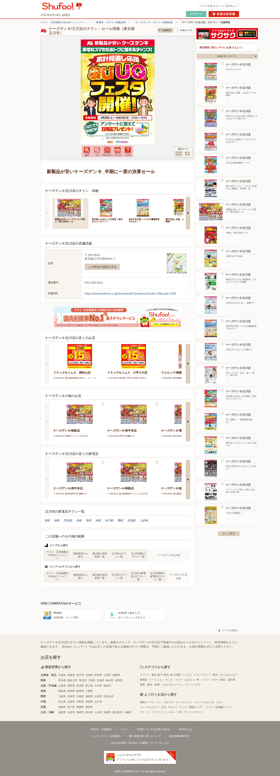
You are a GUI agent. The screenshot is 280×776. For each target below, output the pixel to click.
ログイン (196, 14)
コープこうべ (158, 712)
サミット (145, 712)
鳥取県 (80, 701)
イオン (219, 702)
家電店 (143, 679)
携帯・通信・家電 (150, 684)
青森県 (71, 675)
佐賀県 (71, 712)
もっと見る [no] (229, 533)
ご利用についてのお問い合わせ (153, 729)
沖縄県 (127, 712)
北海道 (62, 675)
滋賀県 (89, 696)
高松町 (68, 520)
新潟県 (80, 685)
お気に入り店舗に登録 (184, 30)
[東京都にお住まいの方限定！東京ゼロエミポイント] (107, 207)
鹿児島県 (117, 712)
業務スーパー (147, 702)
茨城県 (100, 680)
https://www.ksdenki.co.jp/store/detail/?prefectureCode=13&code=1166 (130, 293)
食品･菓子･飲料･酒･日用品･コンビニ (171, 674)
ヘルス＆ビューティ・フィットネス (181, 684)
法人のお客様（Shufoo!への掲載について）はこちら (140, 742)
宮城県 (89, 675)
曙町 (121, 520)
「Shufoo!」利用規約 (100, 729)
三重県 (89, 691)
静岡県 (71, 691)
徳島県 (62, 707)
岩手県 (80, 675)
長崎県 (80, 712)
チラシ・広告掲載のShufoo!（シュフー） (63, 22)
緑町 (98, 520)
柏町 (57, 520)
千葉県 (91, 680)
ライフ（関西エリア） (191, 707)
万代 (163, 707)
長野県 (71, 685)
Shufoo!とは (185, 729)
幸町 (89, 520)
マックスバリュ (183, 702)
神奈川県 (72, 680)
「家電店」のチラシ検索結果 (110, 22)
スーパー (145, 674)
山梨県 (62, 685)
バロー (171, 712)
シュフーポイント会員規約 (106, 736)
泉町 (47, 520)
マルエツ (173, 707)
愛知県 (62, 691)
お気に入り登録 (103, 404)
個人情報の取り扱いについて (145, 736)
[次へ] (188, 213)
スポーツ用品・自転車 (223, 679)
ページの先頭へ (229, 630)
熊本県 (89, 712)
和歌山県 (108, 696)
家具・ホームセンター (225, 674)
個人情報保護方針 (179, 736)
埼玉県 (82, 680)
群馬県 (118, 680)
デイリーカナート (193, 712)
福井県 (107, 685)
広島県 (71, 701)
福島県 (116, 675)
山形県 (107, 675)
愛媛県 (80, 707)
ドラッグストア (202, 674)
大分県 (98, 712)
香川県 (71, 707)
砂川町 (109, 520)
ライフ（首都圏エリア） (219, 707)
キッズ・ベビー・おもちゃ (180, 679)
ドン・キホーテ (165, 702)
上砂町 (144, 520)
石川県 (98, 685)
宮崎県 (107, 712)
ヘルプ (123, 729)
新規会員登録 (223, 14)
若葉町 (131, 520)
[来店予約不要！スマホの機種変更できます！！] (144, 207)
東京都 (62, 680)
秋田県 (98, 675)
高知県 (89, 707)
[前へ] (47, 213)
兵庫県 (71, 696)
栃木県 (109, 680)
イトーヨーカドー (150, 707)
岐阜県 (80, 691)
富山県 (89, 685)
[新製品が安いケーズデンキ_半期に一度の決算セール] (70, 207)
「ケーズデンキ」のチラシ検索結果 (153, 22)
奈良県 (98, 696)
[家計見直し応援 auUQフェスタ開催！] (181, 207)
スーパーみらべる (204, 702)
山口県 (98, 701)
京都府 (80, 696)
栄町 (79, 520)
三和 (179, 712)
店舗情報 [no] (165, 30)
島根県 (89, 701)
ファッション (156, 679)
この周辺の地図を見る (102, 266)
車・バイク (203, 679)
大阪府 (62, 696)
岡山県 (62, 701)
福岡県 (62, 712)
